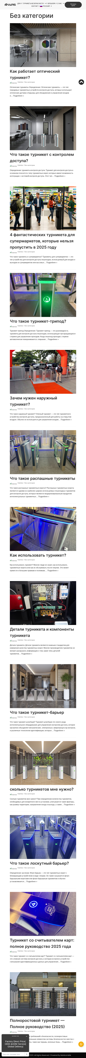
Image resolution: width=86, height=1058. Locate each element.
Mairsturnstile (65, 1055)
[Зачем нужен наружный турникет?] (43, 372)
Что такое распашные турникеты (42, 478)
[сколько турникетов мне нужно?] (43, 763)
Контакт (34, 6)
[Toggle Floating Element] (81, 1044)
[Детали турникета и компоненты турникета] (43, 603)
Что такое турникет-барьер (37, 712)
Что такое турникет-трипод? (38, 321)
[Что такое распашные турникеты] (43, 452)
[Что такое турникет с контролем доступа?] (43, 128)
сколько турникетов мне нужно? (42, 789)
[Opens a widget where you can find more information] (15, 1045)
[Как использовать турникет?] (43, 529)
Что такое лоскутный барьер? (39, 863)
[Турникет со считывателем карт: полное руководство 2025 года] (43, 914)
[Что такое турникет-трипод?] (43, 295)
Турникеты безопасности (33, 3)
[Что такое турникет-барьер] (43, 686)
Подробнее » (18, 96)
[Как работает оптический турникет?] (43, 45)
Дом (19, 3)
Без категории (30, 82)
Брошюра (51, 3)
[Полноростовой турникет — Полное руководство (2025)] (43, 994)
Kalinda (20, 82)
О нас (59, 3)
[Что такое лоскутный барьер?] (43, 837)
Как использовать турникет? (38, 555)
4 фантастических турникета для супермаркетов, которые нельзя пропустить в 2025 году (42, 240)
